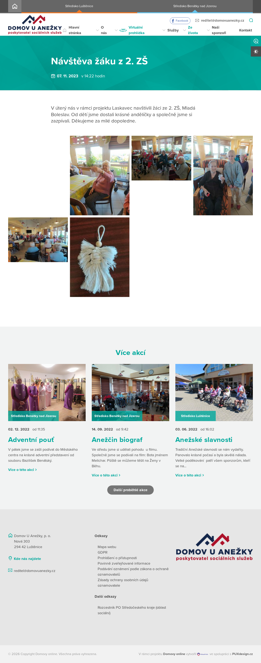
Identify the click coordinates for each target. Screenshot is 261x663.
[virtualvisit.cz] (202, 654)
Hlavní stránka (75, 30)
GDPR (102, 552)
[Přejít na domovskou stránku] (35, 24)
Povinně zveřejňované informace (124, 563)
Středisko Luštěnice (79, 6)
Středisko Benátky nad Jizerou (195, 6)
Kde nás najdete (27, 558)
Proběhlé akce (95, 49)
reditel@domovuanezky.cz (222, 20)
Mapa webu (107, 547)
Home (14, 6)
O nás (104, 30)
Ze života (193, 30)
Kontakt (245, 30)
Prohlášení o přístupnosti (117, 558)
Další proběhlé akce (130, 490)
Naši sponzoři (219, 30)
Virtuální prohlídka (137, 30)
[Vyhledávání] (251, 20)
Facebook (182, 20)
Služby (173, 30)
